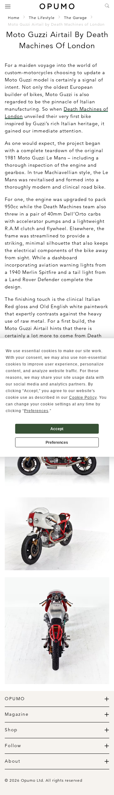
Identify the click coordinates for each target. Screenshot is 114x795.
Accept (56, 429)
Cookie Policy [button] (83, 397)
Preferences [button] (36, 411)
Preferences (57, 442)
